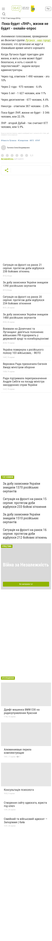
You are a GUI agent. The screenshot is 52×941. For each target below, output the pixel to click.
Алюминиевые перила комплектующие (17, 751)
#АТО (32, 140)
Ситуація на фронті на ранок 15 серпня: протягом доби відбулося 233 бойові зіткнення (25, 503)
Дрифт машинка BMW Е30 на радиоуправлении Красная (22, 711)
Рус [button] (48, 9)
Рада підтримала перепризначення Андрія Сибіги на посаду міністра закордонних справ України (25, 382)
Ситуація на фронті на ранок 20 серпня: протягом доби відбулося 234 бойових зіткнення (23, 300)
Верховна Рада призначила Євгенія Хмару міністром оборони (25, 365)
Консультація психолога (19, 789)
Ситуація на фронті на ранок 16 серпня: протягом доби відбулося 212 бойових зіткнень (25, 533)
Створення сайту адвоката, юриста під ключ (25, 804)
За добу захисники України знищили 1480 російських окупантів (25, 316)
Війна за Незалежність (26, 565)
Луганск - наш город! (37, 40)
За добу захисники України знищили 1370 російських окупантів (21, 487)
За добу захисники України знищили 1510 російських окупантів (21, 518)
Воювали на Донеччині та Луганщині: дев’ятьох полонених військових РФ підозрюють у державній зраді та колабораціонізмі (26, 333)
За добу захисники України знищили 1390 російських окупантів (25, 284)
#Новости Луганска (8, 140)
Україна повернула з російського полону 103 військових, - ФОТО (23, 351)
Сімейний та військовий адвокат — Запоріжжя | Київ (25, 820)
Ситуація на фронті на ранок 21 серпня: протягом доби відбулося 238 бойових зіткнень (23, 268)
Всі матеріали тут (26, 584)
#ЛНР (37, 140)
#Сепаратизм (23, 140)
